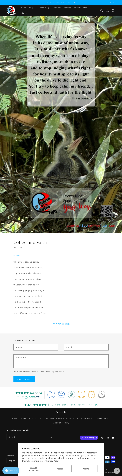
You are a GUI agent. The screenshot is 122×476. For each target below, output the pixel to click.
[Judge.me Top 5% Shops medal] (101, 394)
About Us (32, 418)
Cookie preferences (108, 472)
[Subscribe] (51, 437)
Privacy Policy (52, 460)
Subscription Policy (61, 423)
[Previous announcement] (40, 2)
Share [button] (18, 255)
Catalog (23, 418)
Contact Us (43, 418)
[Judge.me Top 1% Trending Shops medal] (91, 394)
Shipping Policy (87, 418)
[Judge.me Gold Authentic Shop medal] (81, 394)
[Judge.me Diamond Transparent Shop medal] (51, 394)
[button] (32, 7)
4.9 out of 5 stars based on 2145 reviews (67, 405)
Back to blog (63, 323)
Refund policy (72, 418)
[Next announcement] (82, 2)
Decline (85, 468)
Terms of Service (57, 418)
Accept (60, 468)
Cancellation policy (108, 470)
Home (14, 418)
